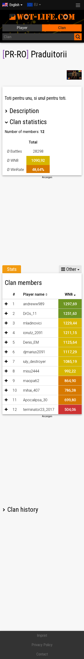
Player (22, 28)
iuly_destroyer (34, 361)
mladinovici (32, 323)
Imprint (42, 635)
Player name (33, 294)
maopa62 (31, 381)
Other (70, 269)
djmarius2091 (34, 352)
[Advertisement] (42, 221)
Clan (62, 28)
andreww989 (33, 304)
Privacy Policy (42, 645)
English (14, 5)
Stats (12, 269)
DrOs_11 (30, 313)
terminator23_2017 (38, 409)
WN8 (69, 294)
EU (36, 4)
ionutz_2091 (33, 333)
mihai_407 (31, 390)
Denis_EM (31, 342)
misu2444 (31, 371)
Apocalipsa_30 (35, 400)
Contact (42, 654)
